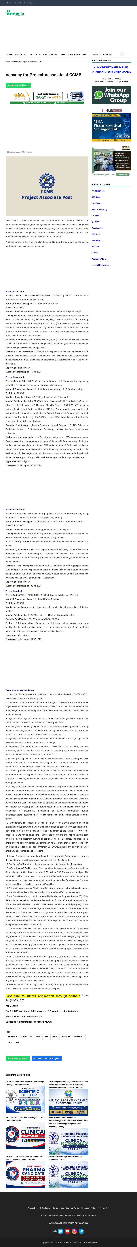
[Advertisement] (79, 27)
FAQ (85, 54)
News (37, 54)
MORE (96, 54)
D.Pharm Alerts (21, 1011)
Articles (10, 3)
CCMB (55, 1037)
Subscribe (108, 54)
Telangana (78, 1037)
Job (31, 54)
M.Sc (38, 1037)
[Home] (15, 13)
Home (9, 54)
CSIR (46, 1037)
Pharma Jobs (26, 1037)
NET (17, 1043)
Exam (62, 54)
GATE (10, 1043)
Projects (18, 3)
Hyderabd (66, 1037)
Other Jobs (19, 1016)
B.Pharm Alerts (38, 1011)
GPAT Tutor (20, 54)
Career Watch (50, 54)
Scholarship (74, 54)
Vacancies (28, 3)
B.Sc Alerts (53, 1011)
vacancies (12, 1037)
